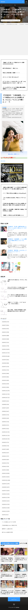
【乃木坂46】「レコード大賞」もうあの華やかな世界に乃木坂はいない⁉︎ (7, 592)
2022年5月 (4, 497)
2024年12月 (4, 390)
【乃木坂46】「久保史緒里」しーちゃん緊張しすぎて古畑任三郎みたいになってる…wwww (17, 240)
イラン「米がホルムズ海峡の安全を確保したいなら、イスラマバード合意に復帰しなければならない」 (17, 296)
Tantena (17, 607)
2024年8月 (4, 404)
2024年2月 (4, 425)
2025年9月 (4, 359)
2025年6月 (4, 370)
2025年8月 (4, 363)
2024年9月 (4, 401)
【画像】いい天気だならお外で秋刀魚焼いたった (13, 215)
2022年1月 (4, 511)
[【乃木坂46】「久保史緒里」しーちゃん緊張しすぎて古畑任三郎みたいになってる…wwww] (4, 241)
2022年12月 (4, 473)
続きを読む (3, 161)
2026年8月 (4, 321)
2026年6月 (4, 328)
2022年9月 (4, 483)
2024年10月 (4, 397)
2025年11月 (4, 352)
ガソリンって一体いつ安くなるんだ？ (11, 77)
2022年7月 (4, 490)
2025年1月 (4, 387)
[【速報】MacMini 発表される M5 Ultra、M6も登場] (4, 282)
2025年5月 (4, 373)
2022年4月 (4, 500)
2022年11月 (4, 476)
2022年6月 (4, 494)
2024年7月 (4, 407)
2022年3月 (4, 504)
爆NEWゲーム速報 (5, 528)
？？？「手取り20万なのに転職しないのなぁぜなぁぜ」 (15, 193)
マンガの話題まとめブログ (7, 521)
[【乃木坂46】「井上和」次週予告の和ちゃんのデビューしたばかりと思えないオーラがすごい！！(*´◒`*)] (4, 229)
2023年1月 (4, 469)
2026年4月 (4, 335)
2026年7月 (4, 325)
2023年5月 (4, 456)
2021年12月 (4, 514)
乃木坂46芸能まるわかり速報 (13, 20)
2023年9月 (4, 442)
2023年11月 (4, 435)
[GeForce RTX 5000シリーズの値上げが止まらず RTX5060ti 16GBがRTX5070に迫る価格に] (4, 290)
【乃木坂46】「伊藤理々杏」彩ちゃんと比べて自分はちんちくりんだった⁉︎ (20, 592)
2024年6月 (4, 411)
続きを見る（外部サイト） (14, 154)
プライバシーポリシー (8, 5)
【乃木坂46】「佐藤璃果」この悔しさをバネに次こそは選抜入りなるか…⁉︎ (20, 576)
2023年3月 (4, 463)
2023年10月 (4, 438)
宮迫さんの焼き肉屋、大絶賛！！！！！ (11, 72)
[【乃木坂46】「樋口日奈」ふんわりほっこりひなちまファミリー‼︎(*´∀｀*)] (4, 253)
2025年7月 (4, 366)
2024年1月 (4, 428)
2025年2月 (4, 383)
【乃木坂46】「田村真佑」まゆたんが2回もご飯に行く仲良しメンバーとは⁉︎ (7, 559)
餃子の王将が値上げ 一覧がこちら (10, 68)
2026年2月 (4, 342)
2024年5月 (4, 414)
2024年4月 (4, 418)
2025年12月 (4, 349)
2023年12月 (4, 432)
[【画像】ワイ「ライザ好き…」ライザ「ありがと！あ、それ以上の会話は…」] (4, 305)
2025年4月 (4, 376)
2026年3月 (4, 339)
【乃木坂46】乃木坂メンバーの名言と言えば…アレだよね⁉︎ (20, 559)
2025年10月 (4, 356)
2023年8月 (4, 445)
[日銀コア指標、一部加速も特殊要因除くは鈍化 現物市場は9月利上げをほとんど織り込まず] (4, 312)
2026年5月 (4, 332)
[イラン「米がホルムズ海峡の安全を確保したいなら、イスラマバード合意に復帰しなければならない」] (4, 297)
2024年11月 (4, 394)
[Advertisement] (14, 40)
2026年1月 (4, 345)
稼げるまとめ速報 (5, 532)
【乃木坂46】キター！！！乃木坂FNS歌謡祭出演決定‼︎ (7, 576)
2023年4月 (4, 459)
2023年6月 (4, 452)
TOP (1, 5)
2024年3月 (4, 421)
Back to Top (14, 599)
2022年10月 (4, 480)
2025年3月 (4, 380)
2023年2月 (4, 466)
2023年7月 (4, 449)
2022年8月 (4, 487)
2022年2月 (4, 507)
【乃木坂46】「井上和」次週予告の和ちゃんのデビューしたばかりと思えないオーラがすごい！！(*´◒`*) (17, 228)
